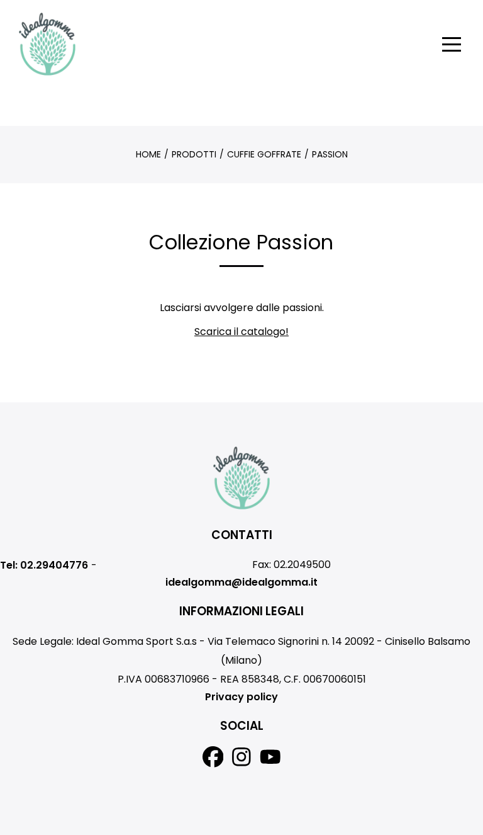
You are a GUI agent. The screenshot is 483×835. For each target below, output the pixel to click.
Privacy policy (241, 697)
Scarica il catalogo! (241, 331)
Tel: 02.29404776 (44, 565)
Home (148, 154)
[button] (451, 44)
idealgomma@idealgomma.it (241, 582)
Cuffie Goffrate (264, 154)
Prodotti (194, 154)
